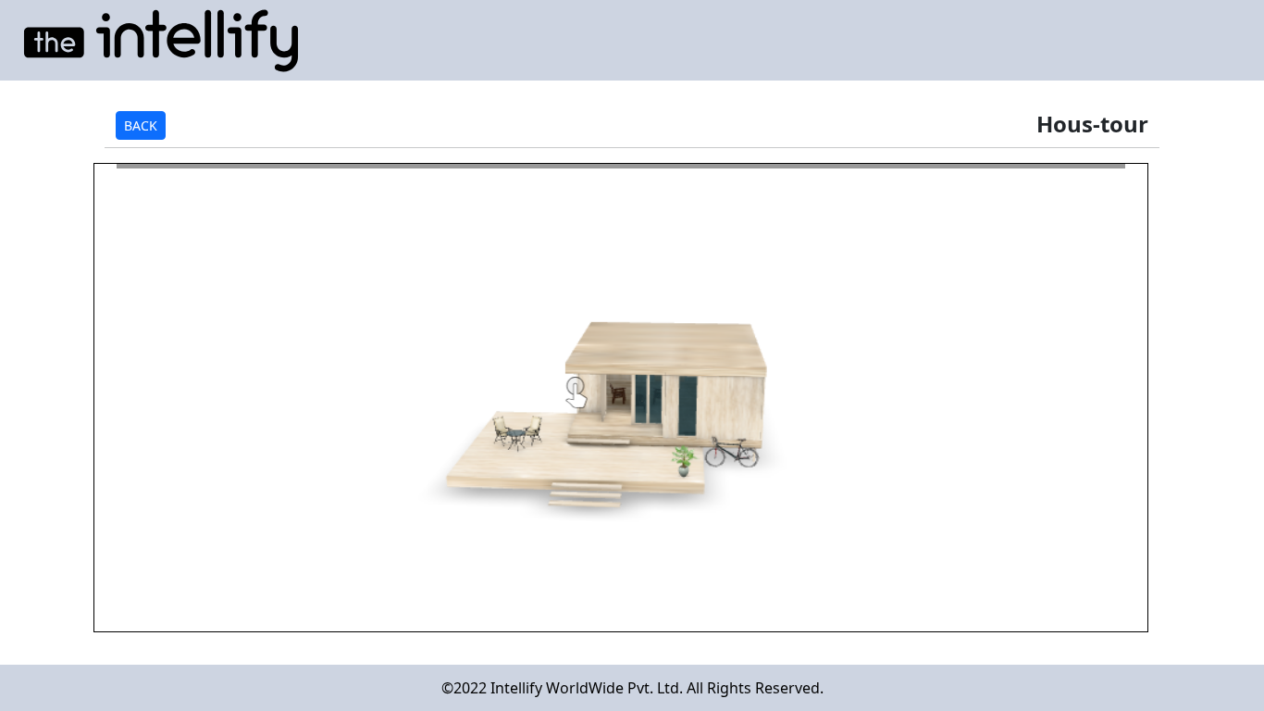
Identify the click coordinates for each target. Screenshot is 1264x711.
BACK (140, 125)
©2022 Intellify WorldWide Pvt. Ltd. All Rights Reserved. (632, 688)
